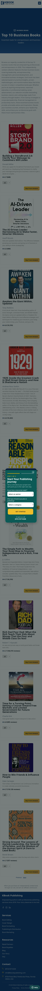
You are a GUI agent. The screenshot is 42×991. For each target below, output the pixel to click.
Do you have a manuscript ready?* (17, 490)
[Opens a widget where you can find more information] (34, 987)
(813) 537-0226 (20, 519)
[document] (21, 495)
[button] (33, 472)
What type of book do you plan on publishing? (17, 500)
